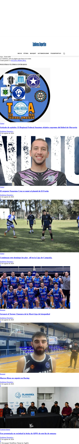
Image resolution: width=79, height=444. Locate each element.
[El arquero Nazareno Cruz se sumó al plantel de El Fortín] (39, 185)
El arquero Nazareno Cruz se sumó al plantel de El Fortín (24, 191)
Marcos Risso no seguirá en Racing (14, 378)
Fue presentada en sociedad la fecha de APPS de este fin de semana (28, 433)
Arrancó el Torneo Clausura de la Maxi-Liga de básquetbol (25, 314)
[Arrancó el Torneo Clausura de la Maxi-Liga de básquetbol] (35, 308)
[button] (64, 53)
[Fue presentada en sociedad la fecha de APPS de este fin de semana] (39, 428)
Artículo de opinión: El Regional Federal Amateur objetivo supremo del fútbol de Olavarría (38, 127)
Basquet (2, 310)
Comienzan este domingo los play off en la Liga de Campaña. (26, 258)
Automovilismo (5, 429)
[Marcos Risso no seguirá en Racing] (39, 372)
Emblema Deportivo (6, 131)
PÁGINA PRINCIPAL (18, 60)
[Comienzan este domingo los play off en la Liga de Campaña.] (39, 252)
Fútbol (2, 123)
